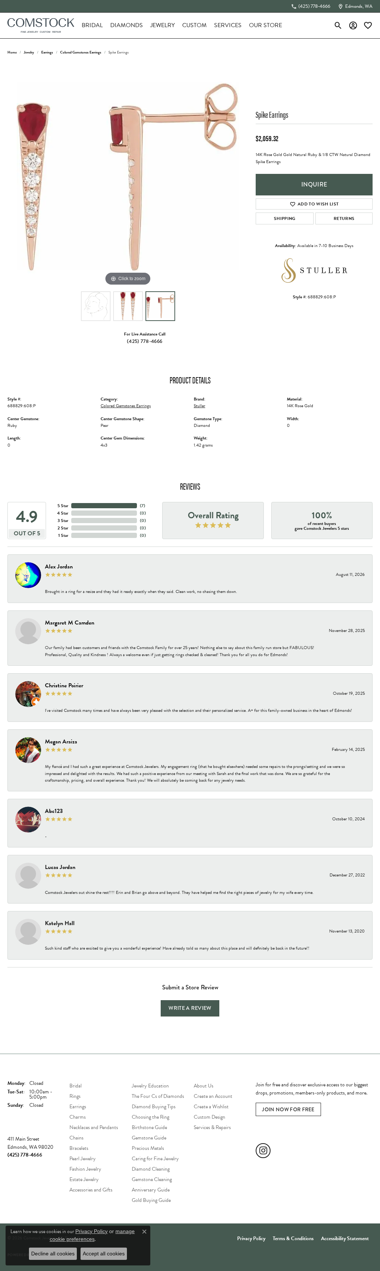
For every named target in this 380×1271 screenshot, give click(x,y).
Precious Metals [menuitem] (148, 1148)
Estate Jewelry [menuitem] (84, 1179)
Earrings (47, 52)
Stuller (199, 405)
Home (12, 52)
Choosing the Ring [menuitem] (150, 1117)
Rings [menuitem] (75, 1096)
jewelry (29, 52)
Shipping (285, 218)
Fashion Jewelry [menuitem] (85, 1169)
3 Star (63, 520)
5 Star (63, 505)
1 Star (63, 535)
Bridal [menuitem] (75, 1086)
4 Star (62, 513)
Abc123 (54, 811)
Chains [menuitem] (76, 1138)
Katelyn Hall (60, 923)
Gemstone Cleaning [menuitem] (152, 1179)
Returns (344, 218)
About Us (203, 1086)
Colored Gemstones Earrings (80, 52)
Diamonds (126, 25)
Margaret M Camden (69, 622)
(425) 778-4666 (144, 341)
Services (228, 25)
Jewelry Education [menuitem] (150, 1086)
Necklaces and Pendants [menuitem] (93, 1127)
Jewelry (162, 25)
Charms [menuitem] (77, 1117)
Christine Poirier (64, 685)
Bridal (92, 25)
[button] (338, 25)
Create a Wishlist (211, 1106)
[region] (128, 176)
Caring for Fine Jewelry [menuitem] (155, 1159)
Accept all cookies (104, 1254)
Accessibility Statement (345, 1238)
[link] (310, 6)
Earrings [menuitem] (77, 1106)
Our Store (265, 25)
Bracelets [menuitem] (78, 1148)
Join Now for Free (288, 1109)
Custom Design (209, 1117)
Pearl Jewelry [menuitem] (82, 1159)
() (142, 505)
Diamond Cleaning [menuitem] (151, 1169)
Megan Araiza (61, 741)
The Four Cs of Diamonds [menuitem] (158, 1096)
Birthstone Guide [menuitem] (149, 1127)
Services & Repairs (212, 1127)
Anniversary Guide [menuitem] (151, 1190)
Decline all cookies (53, 1254)
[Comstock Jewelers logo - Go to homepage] (41, 25)
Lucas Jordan (60, 867)
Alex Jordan (59, 566)
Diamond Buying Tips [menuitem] (154, 1106)
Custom (194, 25)
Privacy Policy (251, 1238)
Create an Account (213, 1096)
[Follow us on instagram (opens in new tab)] (263, 1150)
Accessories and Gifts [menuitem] (90, 1190)
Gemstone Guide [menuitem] (149, 1138)
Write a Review (189, 1008)
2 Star (63, 528)
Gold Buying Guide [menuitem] (151, 1200)
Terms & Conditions (293, 1238)
